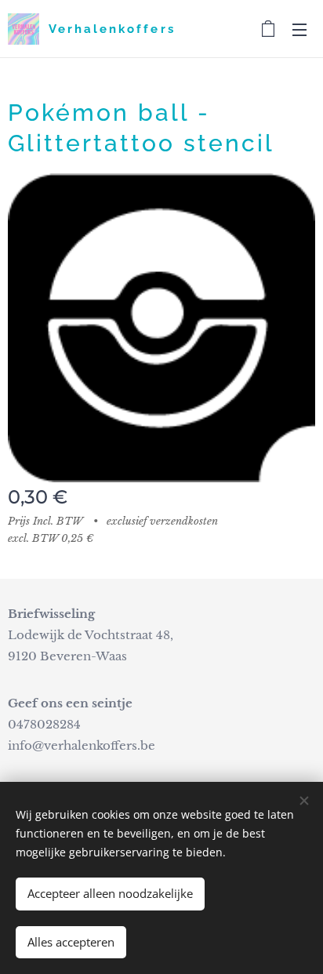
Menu (299, 29)
